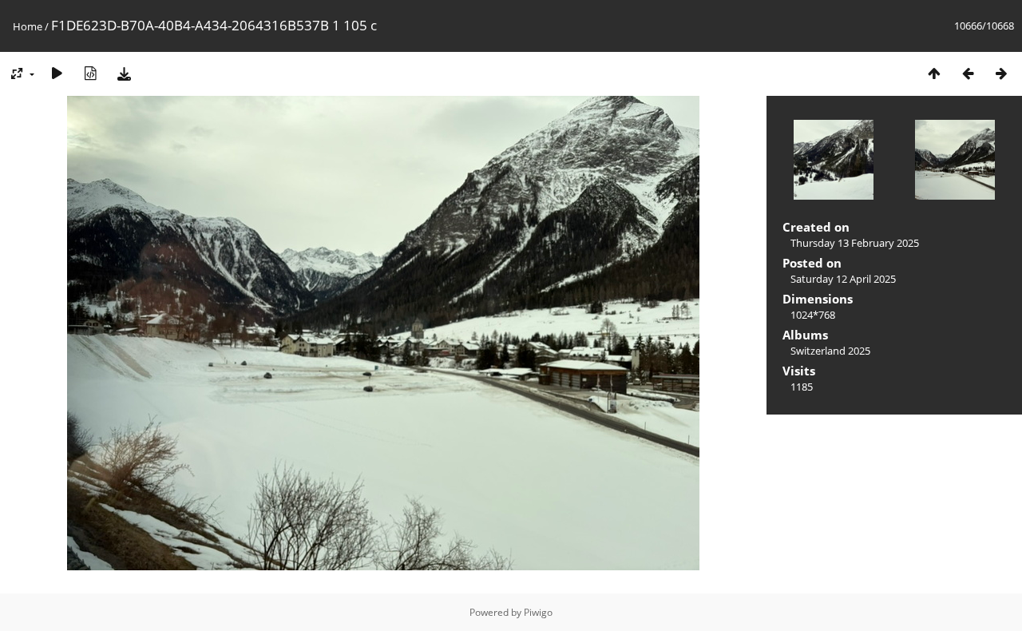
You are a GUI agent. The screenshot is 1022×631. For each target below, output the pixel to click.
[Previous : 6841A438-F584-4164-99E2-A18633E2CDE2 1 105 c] (967, 73)
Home (27, 26)
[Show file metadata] (90, 73)
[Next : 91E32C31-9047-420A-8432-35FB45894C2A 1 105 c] (1001, 73)
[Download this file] (124, 73)
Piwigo (538, 612)
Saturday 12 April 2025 (843, 279)
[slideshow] (56, 73)
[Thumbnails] (934, 73)
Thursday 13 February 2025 (854, 243)
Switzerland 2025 (830, 350)
